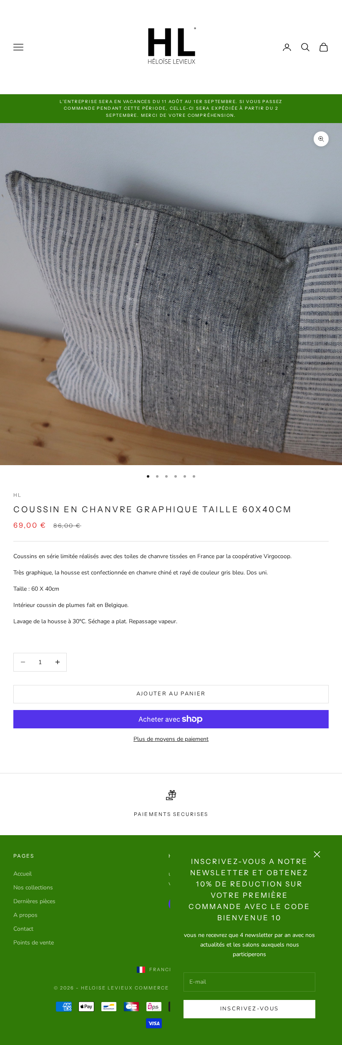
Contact (23, 929)
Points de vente (33, 943)
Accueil (22, 874)
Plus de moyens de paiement (171, 739)
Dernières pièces (34, 901)
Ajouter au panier (171, 694)
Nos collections (33, 887)
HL (17, 495)
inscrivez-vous (249, 1008)
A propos (25, 915)
